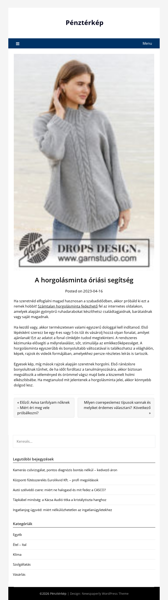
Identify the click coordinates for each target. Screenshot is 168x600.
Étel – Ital (19, 544)
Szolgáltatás (22, 564)
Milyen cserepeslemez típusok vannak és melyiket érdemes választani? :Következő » (117, 407)
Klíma (17, 554)
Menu (147, 43)
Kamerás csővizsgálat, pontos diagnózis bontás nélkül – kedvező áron (65, 470)
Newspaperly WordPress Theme (105, 593)
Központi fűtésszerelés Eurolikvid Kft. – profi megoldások (55, 480)
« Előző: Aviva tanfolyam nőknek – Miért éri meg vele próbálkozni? (43, 407)
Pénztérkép (84, 22)
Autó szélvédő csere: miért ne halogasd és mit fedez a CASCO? (59, 490)
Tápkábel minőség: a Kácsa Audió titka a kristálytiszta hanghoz (59, 499)
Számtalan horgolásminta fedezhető (68, 306)
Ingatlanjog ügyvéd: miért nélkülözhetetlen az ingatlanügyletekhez (62, 510)
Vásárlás (19, 574)
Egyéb (17, 534)
